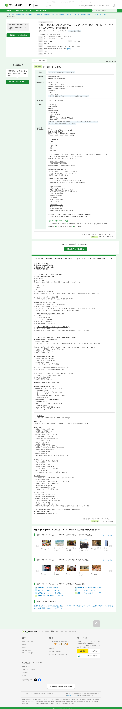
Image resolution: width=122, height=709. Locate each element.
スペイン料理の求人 (69, 606)
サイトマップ (50, 693)
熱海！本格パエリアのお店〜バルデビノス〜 (91, 14)
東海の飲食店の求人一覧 (22, 14)
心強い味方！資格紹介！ (55, 651)
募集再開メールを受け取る (18, 35)
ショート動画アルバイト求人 (63, 703)
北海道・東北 (63, 631)
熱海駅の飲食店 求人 (40, 606)
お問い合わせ (25, 672)
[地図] (69, 48)
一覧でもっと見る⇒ (108, 535)
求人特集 (19, 11)
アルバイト (106, 14)
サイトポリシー (26, 693)
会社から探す (41, 11)
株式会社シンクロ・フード (72, 695)
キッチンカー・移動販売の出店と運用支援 (73, 701)
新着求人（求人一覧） (27, 641)
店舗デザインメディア (33, 703)
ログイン (95, 651)
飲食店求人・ (82, 699)
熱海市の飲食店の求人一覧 (50, 14)
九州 (57, 631)
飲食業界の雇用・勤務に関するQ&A (58, 654)
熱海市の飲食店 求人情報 (55, 606)
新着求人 (9, 11)
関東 (43, 631)
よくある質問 (31, 669)
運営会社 (24, 675)
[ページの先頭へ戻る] (96, 623)
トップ (8, 14)
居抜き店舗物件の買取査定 (48, 701)
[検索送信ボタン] (115, 10)
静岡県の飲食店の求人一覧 (35, 14)
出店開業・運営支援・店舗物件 (43, 699)
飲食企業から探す (26, 650)
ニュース (24, 669)
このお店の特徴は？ (38, 60)
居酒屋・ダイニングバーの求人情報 (87, 606)
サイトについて (26, 666)
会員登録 (82, 651)
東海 (13, 14)
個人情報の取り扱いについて (38, 693)
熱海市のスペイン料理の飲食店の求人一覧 (69, 14)
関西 (47, 631)
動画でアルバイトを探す (28, 653)
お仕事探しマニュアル (55, 648)
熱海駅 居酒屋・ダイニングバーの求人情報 (50, 608)
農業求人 (46, 703)
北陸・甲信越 (72, 631)
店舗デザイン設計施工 (64, 699)
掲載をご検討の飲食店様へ (62, 686)
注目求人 (29, 11)
